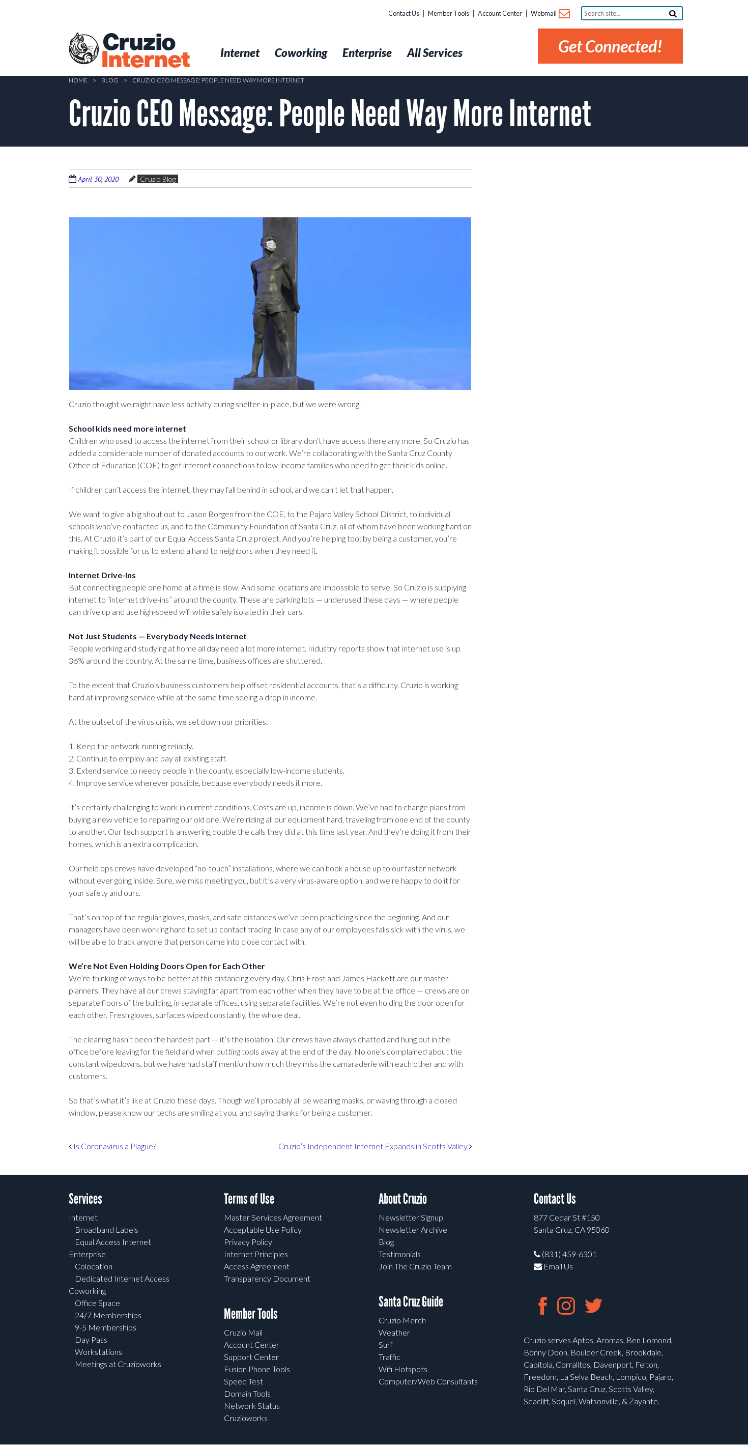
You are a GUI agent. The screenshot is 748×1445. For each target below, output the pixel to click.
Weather (394, 1332)
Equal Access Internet (113, 1241)
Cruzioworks (246, 1418)
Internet (83, 1217)
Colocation (93, 1266)
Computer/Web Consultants (428, 1381)
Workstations (98, 1351)
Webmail (544, 13)
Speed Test (243, 1381)
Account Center (500, 13)
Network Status (252, 1405)
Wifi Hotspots (403, 1369)
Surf (386, 1344)
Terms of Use (249, 1199)
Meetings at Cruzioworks (118, 1364)
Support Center (251, 1357)
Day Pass (91, 1339)
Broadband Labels (106, 1229)
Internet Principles (256, 1254)
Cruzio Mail (243, 1332)
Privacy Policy (248, 1241)
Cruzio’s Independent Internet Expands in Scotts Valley (373, 1146)
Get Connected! (610, 46)
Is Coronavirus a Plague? (114, 1146)
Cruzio (145, 51)
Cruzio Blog (158, 179)
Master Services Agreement (273, 1217)
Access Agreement (257, 1266)
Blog (110, 80)
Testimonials (400, 1254)
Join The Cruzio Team (415, 1266)
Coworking (87, 1290)
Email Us (557, 1266)
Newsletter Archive (413, 1229)
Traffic (389, 1357)
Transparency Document (267, 1278)
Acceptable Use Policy (263, 1229)
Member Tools (448, 13)
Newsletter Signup (411, 1217)
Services (85, 1199)
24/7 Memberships (108, 1315)
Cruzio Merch (402, 1320)
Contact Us (403, 13)
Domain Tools (247, 1393)
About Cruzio (403, 1199)
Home (78, 80)
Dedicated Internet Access (122, 1278)
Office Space (97, 1303)
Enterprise (87, 1254)
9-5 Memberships (105, 1327)
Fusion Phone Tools (257, 1369)
